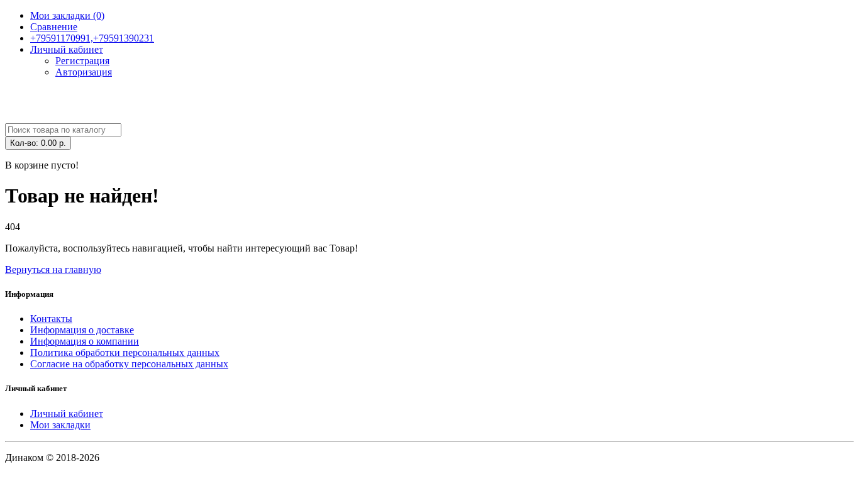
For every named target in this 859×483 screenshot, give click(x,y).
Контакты (51, 318)
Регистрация (82, 60)
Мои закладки (60, 424)
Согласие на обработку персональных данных (129, 363)
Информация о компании (84, 341)
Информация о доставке (82, 330)
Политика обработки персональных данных (124, 352)
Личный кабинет (66, 413)
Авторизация (83, 72)
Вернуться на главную (53, 269)
